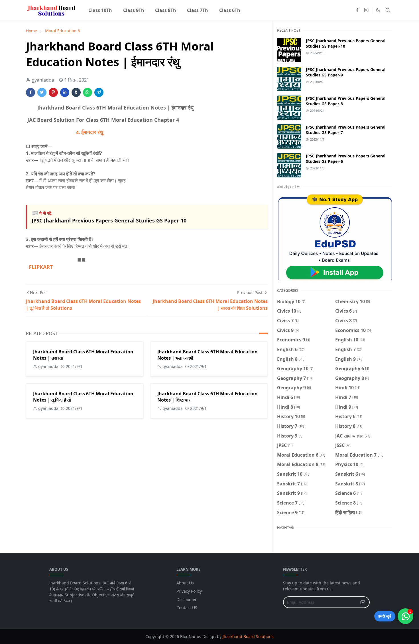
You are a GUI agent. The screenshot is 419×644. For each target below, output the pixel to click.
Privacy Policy (189, 591)
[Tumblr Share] (76, 92)
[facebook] (357, 10)
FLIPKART (39, 267)
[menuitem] (100, 10)
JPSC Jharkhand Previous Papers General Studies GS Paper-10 (109, 220)
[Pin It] (53, 92)
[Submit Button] (363, 602)
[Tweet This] (41, 92)
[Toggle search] (388, 10)
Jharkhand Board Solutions (248, 636)
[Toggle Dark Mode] (378, 10)
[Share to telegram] (98, 92)
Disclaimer (186, 599)
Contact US (186, 607)
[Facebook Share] (30, 92)
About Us (185, 583)
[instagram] (366, 10)
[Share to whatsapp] (87, 92)
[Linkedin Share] (64, 92)
